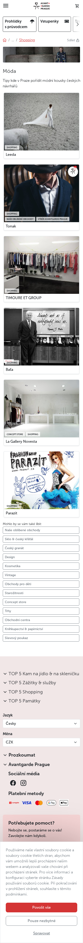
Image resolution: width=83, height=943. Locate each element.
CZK (9, 742)
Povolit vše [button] (41, 907)
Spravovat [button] (41, 933)
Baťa (9, 369)
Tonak (11, 226)
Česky (11, 723)
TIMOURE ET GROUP (24, 298)
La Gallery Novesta (21, 441)
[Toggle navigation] (5, 6)
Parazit (11, 513)
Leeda (11, 154)
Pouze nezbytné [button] (42, 921)
